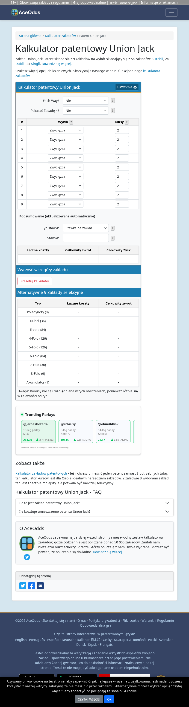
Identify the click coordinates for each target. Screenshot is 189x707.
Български (122, 639)
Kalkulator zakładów (60, 36)
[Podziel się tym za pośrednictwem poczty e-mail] (41, 585)
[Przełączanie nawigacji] (171, 12)
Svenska (165, 639)
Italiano (83, 639)
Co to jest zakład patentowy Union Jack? (49, 503)
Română (139, 639)
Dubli (19, 63)
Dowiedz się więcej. (57, 63)
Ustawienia (124, 87)
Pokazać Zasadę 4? (45, 111)
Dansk (81, 644)
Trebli (158, 59)
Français (106, 644)
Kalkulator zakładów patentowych (41, 473)
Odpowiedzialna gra (95, 625)
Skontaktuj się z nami (58, 620)
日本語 (95, 639)
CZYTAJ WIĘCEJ (89, 699)
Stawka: (53, 238)
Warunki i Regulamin (158, 620)
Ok (109, 699)
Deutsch (68, 639)
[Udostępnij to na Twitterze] (23, 585)
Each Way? (51, 101)
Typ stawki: (50, 228)
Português (37, 639)
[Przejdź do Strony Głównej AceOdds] (26, 12)
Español (53, 639)
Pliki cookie (130, 620)
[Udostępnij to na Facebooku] (32, 585)
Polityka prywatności (104, 620)
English (21, 639)
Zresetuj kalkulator (35, 281)
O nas (81, 620)
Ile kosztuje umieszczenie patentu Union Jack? (54, 511)
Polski (152, 639)
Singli (35, 63)
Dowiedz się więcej (107, 552)
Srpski (92, 644)
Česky (107, 639)
